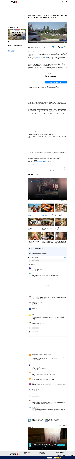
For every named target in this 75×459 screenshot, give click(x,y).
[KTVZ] (14, 2)
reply (32, 270)
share (63, 270)
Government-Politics (38, 161)
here (53, 170)
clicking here (63, 251)
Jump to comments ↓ (31, 164)
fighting (47, 57)
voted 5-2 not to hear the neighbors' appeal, (37, 63)
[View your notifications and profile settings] (66, 264)
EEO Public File (26, 454)
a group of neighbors (39, 57)
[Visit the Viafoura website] (65, 425)
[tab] (32, 264)
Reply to (34, 303)
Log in (63, 257)
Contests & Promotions (11, 49)
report (65, 270)
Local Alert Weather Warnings (13, 52)
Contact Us (25, 453)
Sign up (65, 257)
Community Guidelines (27, 452)
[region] (47, 341)
